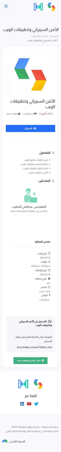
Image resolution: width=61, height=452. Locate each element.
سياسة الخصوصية (50, 427)
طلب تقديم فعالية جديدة (29, 360)
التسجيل (28, 128)
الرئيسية (55, 36)
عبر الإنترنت (28, 113)
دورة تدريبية (12, 113)
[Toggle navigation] (6, 6)
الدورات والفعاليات (40, 36)
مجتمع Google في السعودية (45, 431)
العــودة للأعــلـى (17, 441)
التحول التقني (12, 431)
